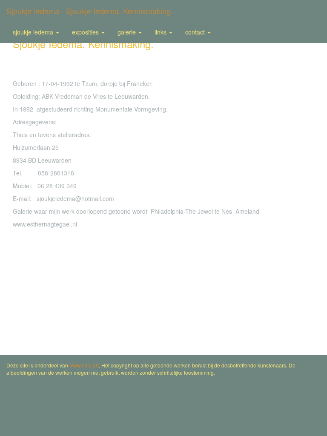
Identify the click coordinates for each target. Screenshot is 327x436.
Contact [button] (196, 32)
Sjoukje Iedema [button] (34, 32)
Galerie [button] (128, 32)
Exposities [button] (86, 32)
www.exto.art (84, 365)
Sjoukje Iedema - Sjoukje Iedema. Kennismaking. (89, 10)
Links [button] (161, 32)
